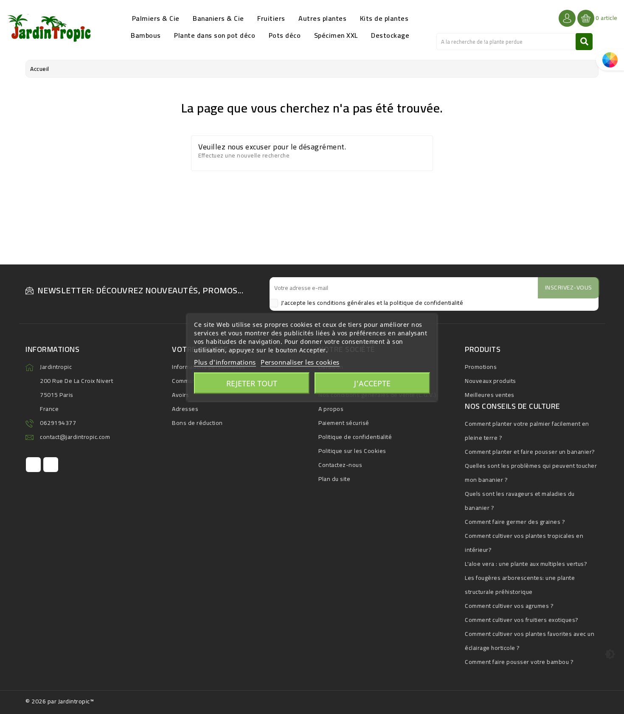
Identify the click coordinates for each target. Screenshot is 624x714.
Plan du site (334, 478)
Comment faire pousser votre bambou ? (519, 661)
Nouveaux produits (490, 380)
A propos (330, 408)
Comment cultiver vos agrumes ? (509, 605)
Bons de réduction (197, 422)
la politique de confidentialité (424, 302)
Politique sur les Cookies (352, 450)
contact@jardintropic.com (75, 436)
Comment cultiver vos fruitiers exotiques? (522, 619)
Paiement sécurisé (343, 422)
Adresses (185, 408)
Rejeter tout (251, 383)
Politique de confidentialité (355, 436)
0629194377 (58, 422)
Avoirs (180, 394)
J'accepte (372, 383)
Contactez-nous (340, 464)
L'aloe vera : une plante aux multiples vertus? (526, 563)
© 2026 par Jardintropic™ (59, 701)
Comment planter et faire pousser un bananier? (530, 451)
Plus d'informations (225, 362)
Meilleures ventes (489, 394)
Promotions (481, 366)
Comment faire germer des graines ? (515, 521)
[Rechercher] (584, 41)
